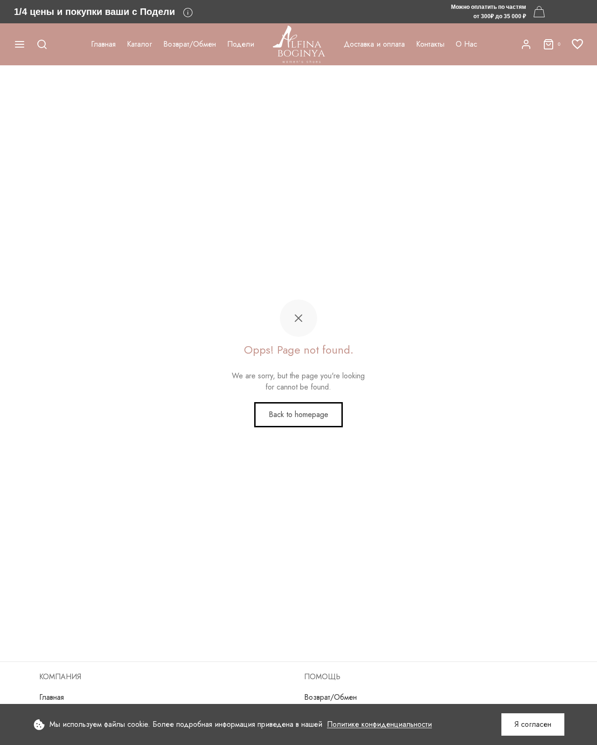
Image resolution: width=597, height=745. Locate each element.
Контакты (430, 44)
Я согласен (532, 724)
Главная (103, 44)
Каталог (139, 44)
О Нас (466, 44)
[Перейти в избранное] (577, 44)
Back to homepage (298, 414)
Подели (240, 44)
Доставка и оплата (374, 44)
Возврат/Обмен (189, 44)
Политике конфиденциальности (379, 724)
